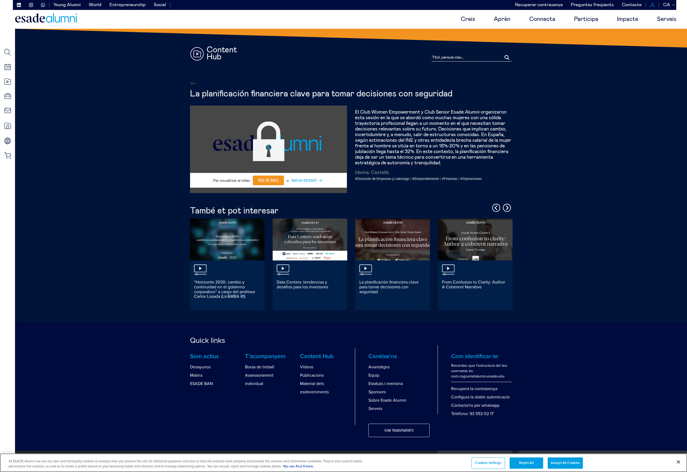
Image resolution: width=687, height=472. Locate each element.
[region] (343, 462)
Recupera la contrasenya (474, 388)
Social (160, 5)
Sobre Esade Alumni (387, 400)
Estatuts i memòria (385, 383)
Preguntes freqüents (592, 5)
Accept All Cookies (565, 463)
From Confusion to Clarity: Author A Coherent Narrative (473, 284)
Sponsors (377, 392)
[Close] (678, 462)
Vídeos (306, 367)
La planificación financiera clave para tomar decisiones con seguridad (389, 286)
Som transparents (399, 431)
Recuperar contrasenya (539, 5)
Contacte (632, 5)
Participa (586, 19)
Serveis (666, 19)
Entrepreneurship (127, 5)
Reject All (526, 463)
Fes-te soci (268, 180)
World (95, 5)
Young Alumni (67, 5)
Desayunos (200, 367)
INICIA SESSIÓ (304, 181)
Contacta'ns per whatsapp (475, 405)
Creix (468, 19)
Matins (196, 375)
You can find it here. (298, 466)
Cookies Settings (488, 463)
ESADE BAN (201, 383)
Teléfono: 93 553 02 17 (472, 413)
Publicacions (312, 375)
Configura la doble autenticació (480, 397)
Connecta (542, 19)
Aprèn (502, 19)
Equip (373, 375)
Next (506, 207)
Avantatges (379, 367)
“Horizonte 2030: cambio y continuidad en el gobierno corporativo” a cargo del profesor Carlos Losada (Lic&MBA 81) (224, 289)
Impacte (627, 19)
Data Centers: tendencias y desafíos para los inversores (302, 284)
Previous (495, 207)
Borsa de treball (259, 367)
